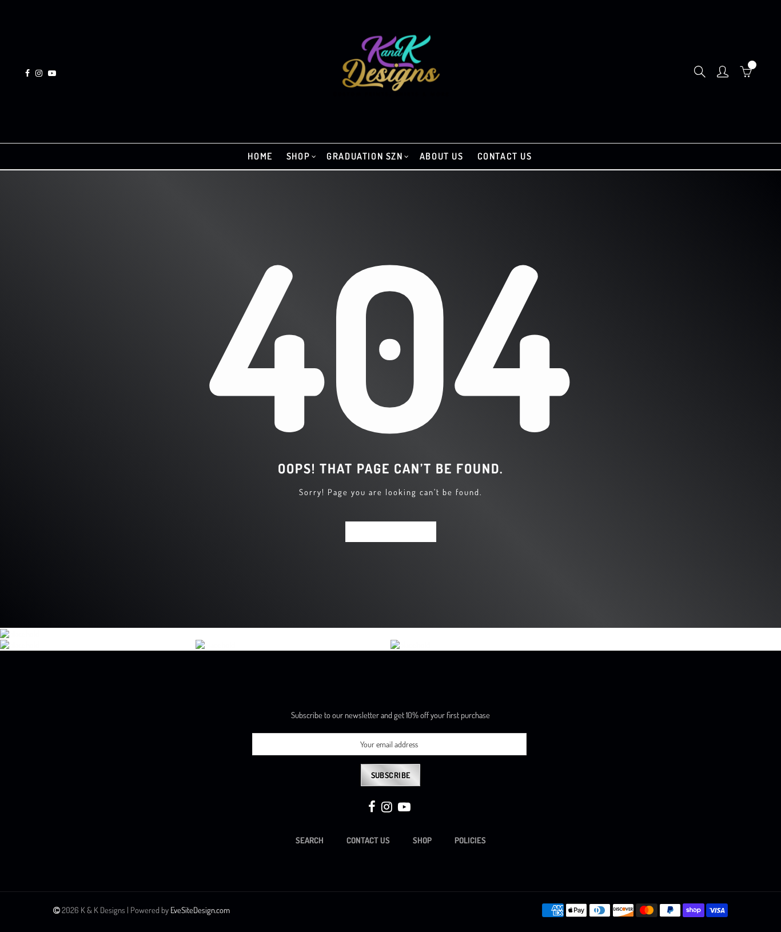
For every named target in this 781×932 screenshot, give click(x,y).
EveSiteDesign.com (200, 910)
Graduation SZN (364, 156)
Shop (298, 156)
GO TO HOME (390, 531)
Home (260, 156)
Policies (470, 840)
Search (310, 840)
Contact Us (504, 156)
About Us (442, 156)
